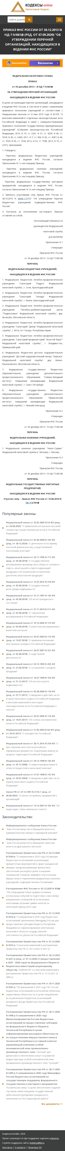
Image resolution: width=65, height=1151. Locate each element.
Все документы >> (52, 1103)
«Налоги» (54, 1138)
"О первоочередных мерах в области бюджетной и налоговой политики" (31, 764)
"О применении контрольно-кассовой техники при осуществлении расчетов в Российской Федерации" (33, 528)
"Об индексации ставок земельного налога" (33, 807)
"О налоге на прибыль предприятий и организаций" (31, 795)
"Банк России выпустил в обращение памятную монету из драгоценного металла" (31, 843)
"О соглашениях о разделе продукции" (30, 668)
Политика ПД (35, 1147)
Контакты (7, 1147)
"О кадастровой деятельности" (30, 654)
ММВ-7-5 (22, 198)
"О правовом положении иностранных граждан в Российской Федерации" (31, 640)
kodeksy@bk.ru (37, 1142)
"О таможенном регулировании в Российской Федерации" (30, 613)
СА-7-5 (29, 502)
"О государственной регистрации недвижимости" (30, 585)
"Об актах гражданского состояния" (30, 599)
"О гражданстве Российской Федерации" (33, 733)
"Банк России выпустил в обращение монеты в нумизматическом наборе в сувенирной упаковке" (32, 829)
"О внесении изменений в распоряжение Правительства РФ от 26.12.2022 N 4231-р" (33, 945)
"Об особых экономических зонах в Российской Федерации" (31, 720)
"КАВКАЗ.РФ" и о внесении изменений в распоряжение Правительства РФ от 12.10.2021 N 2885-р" (33, 966)
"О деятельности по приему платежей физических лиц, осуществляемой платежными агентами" (31, 545)
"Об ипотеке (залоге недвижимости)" (30, 681)
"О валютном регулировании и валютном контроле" (33, 626)
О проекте (20, 1147)
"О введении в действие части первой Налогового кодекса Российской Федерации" (32, 780)
